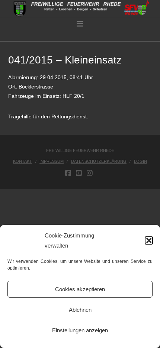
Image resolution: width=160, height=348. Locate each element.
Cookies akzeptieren (80, 289)
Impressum (51, 161)
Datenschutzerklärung (99, 161)
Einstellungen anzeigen (80, 330)
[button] (149, 240)
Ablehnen (80, 310)
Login (140, 161)
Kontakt (22, 161)
